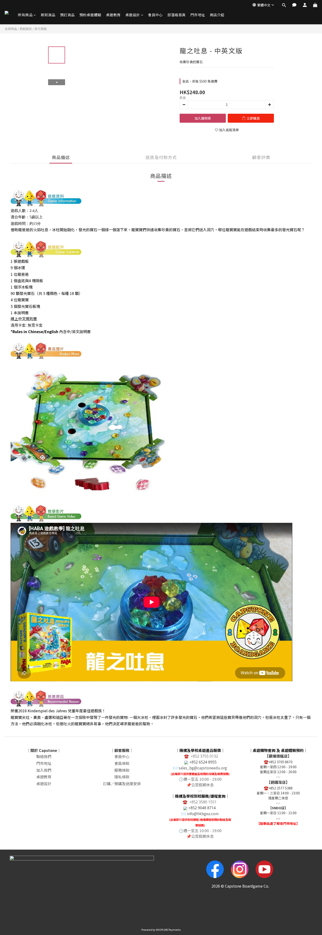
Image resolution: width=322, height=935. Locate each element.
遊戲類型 (26, 28)
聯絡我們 (43, 756)
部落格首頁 (176, 14)
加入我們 (43, 770)
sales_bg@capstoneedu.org (203, 768)
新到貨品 (48, 14)
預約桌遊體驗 (90, 14)
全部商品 (11, 28)
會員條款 (121, 763)
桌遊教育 (113, 14)
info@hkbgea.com (203, 813)
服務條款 (121, 770)
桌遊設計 (132, 14)
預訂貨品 (67, 14)
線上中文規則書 (24, 318)
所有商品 (25, 14)
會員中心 (155, 14)
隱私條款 (121, 777)
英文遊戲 (40, 28)
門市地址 (197, 14)
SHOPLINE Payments (168, 929)
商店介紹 (217, 14)
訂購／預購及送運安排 (122, 783)
